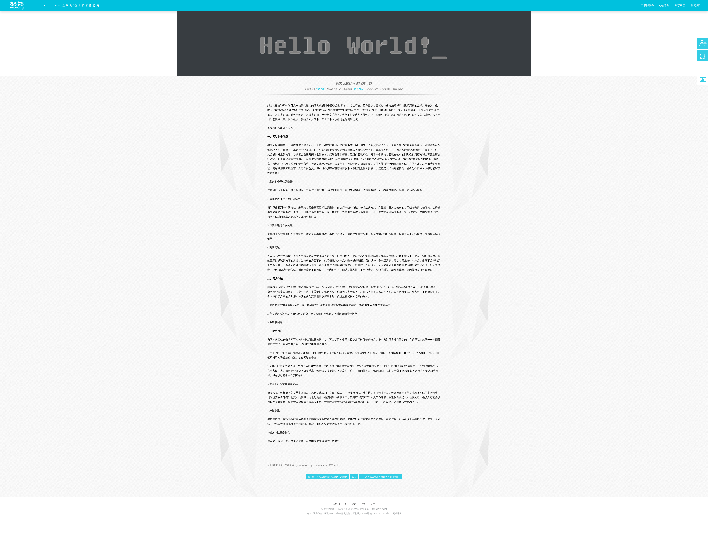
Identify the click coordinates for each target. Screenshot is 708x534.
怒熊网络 (358, 89)
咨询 (363, 503)
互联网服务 (647, 5)
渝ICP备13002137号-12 (381, 513)
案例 (335, 503)
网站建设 (664, 5)
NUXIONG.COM (379, 509)
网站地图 (397, 513)
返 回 (354, 476)
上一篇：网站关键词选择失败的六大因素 (327, 476)
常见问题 (320, 89)
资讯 (354, 503)
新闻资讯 (696, 5)
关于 (373, 503)
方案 (344, 503)
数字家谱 (680, 5)
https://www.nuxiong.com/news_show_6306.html (316, 465)
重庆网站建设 (290, 119)
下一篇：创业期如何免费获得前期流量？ (381, 476)
